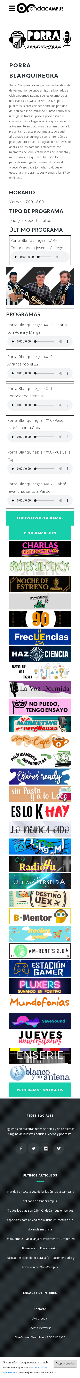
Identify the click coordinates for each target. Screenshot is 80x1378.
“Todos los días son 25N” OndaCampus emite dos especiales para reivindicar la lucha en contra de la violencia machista (40, 1219)
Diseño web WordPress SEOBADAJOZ (40, 1337)
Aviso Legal (40, 1318)
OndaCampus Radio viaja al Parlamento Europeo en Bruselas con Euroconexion (40, 1243)
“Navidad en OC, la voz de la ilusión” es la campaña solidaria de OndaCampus (40, 1196)
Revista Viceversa (40, 1328)
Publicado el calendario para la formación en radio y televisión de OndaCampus (40, 1262)
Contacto (40, 1309)
